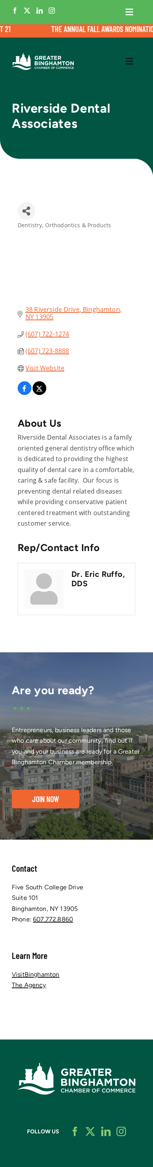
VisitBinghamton (35, 974)
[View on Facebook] (24, 392)
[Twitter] (27, 10)
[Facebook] (15, 10)
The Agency (29, 985)
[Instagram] (52, 10)
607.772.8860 (53, 919)
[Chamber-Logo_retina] (76, 1066)
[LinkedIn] (39, 10)
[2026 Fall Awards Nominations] (76, 31)
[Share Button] (26, 211)
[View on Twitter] (39, 392)
